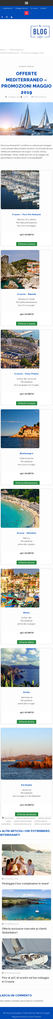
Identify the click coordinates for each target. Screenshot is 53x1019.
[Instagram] (7, 17)
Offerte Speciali (26, 66)
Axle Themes (35, 1017)
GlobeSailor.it (8, 8)
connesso (15, 1001)
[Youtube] (12, 17)
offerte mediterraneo (42, 824)
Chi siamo (34, 8)
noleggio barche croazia (25, 818)
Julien (25, 97)
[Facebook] (2, 17)
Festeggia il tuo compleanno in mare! (25, 883)
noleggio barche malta (23, 821)
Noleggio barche (21, 8)
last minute (9, 818)
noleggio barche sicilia (22, 824)
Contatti (43, 8)
